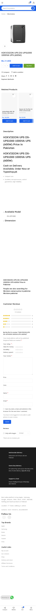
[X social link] (8, 76)
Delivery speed (8, 352)
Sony (2, 542)
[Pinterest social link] (11, 76)
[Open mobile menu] (2, 3)
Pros (4, 377)
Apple (3, 526)
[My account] (34, 3)
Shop (2, 557)
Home (3, 14)
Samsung (4, 529)
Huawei (3, 538)
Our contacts (5, 554)
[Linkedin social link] (13, 76)
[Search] (32, 8)
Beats (3, 532)
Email (5, 401)
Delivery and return (7, 560)
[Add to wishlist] (14, 96)
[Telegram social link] (15, 76)
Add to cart (16, 65)
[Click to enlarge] (5, 46)
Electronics (11, 14)
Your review (7, 356)
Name (5, 393)
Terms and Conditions (8, 566)
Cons (4, 385)
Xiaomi (3, 535)
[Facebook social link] (6, 76)
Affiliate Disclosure (7, 563)
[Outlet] (18, 568)
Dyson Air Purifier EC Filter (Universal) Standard (26, 110)
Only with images (10, 433)
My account (4, 551)
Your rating (7, 344)
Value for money (8, 347)
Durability (6, 349)
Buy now (29, 65)
